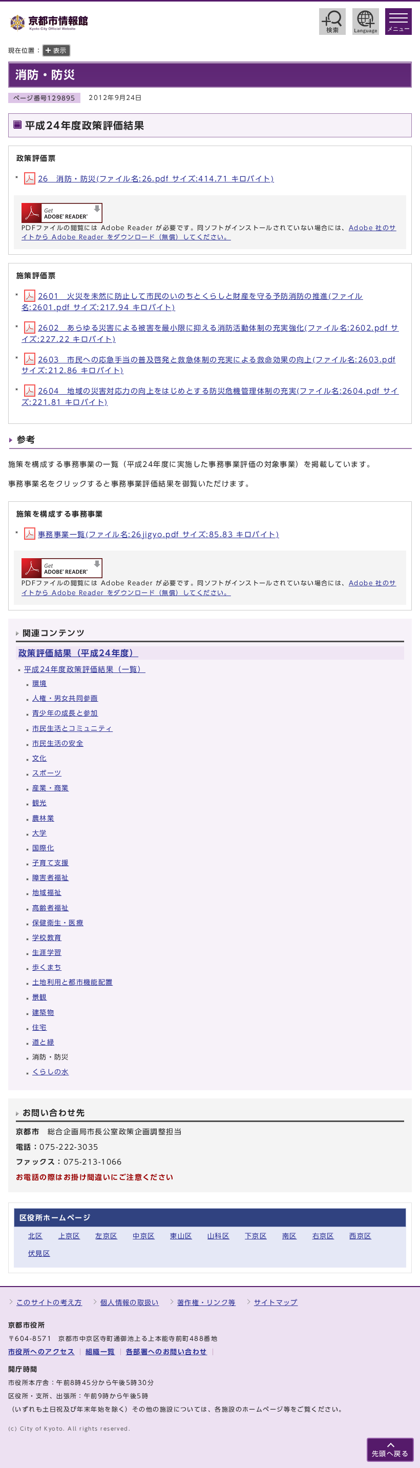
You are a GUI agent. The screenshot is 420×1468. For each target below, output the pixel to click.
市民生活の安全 (57, 743)
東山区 (181, 1236)
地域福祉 (46, 892)
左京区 (106, 1236)
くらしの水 (50, 1072)
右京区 (323, 1236)
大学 (39, 833)
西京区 (360, 1236)
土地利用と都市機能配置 (72, 982)
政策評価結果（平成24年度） (78, 653)
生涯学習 (46, 952)
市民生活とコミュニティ (72, 728)
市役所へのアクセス (41, 1352)
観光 (39, 803)
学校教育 (46, 937)
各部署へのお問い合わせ (166, 1352)
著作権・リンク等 (206, 1302)
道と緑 (43, 1042)
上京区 (69, 1236)
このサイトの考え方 (49, 1302)
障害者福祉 (50, 877)
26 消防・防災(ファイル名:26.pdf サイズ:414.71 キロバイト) (156, 178)
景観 (39, 997)
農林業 (43, 818)
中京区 (144, 1236)
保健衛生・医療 (57, 923)
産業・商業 (50, 788)
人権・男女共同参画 (65, 698)
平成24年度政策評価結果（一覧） (84, 669)
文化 (39, 758)
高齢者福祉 (50, 908)
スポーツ (46, 773)
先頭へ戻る (390, 1454)
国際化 (43, 848)
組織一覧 (100, 1352)
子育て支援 (50, 863)
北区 (35, 1236)
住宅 (39, 1027)
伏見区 (39, 1253)
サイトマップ (276, 1302)
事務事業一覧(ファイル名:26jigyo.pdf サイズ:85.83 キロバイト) (158, 534)
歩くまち (46, 967)
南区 (289, 1236)
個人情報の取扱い (129, 1302)
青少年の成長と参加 (65, 713)
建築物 (43, 1012)
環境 (39, 683)
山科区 (218, 1236)
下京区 (256, 1236)
